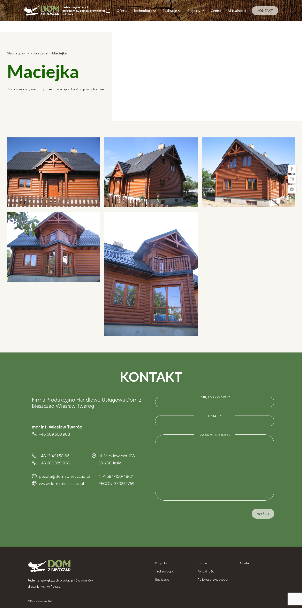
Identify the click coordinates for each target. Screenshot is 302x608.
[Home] (108, 10)
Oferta (122, 10)
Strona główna (18, 53)
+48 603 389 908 (54, 462)
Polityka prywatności (213, 579)
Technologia (142, 10)
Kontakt (265, 10)
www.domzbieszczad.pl (61, 483)
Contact (246, 563)
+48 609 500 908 (54, 434)
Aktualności (237, 10)
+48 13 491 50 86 (54, 455)
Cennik (216, 10)
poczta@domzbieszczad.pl (61, 476)
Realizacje (170, 10)
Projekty (194, 10)
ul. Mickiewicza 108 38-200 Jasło (116, 459)
